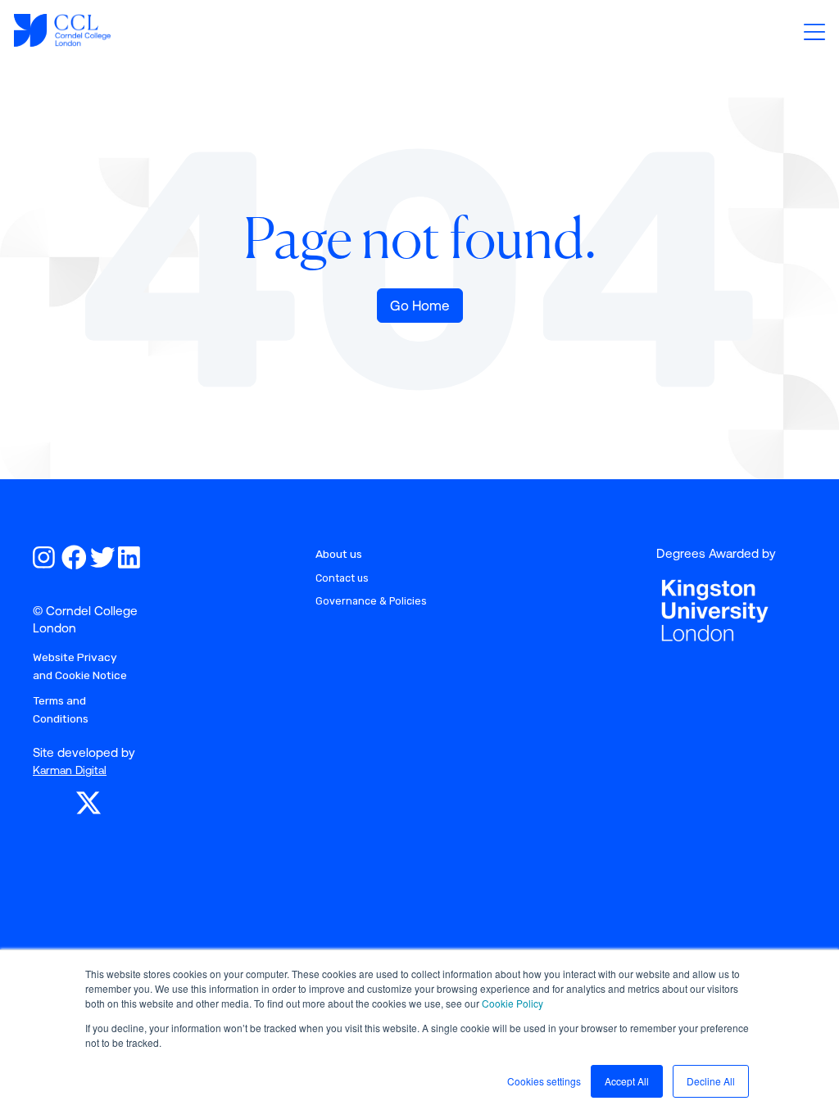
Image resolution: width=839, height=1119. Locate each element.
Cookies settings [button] (544, 1081)
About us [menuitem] (338, 553)
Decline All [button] (711, 1081)
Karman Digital (70, 770)
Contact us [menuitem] (342, 578)
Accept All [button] (627, 1081)
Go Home (420, 305)
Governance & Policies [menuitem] (371, 601)
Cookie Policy (512, 1003)
